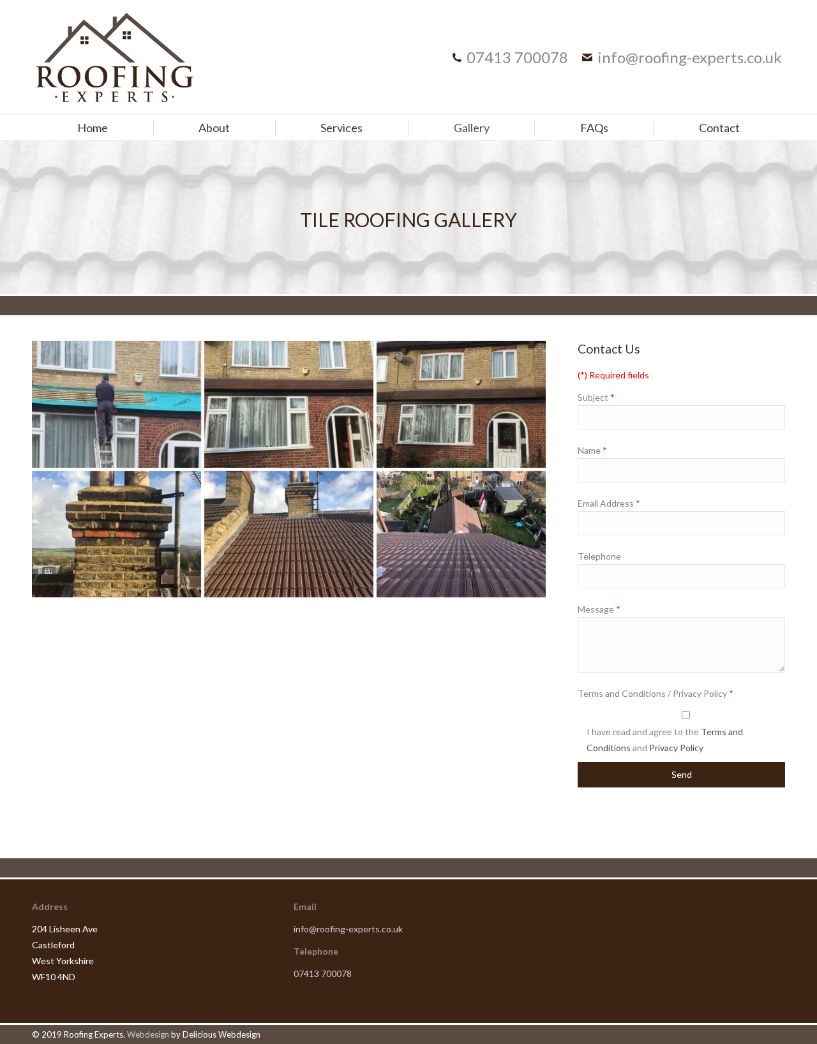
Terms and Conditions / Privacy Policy (655, 693)
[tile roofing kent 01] (461, 534)
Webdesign (148, 1034)
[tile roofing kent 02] (288, 534)
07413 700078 (517, 57)
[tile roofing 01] (288, 404)
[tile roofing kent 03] (116, 534)
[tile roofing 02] (461, 404)
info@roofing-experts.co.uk (689, 57)
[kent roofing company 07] (116, 404)
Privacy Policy (676, 747)
